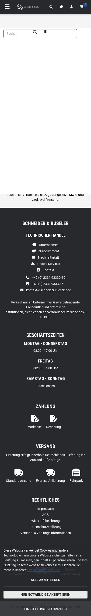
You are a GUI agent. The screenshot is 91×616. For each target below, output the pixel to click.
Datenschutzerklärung (45, 527)
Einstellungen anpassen (45, 609)
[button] (51, 7)
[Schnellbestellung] (61, 7)
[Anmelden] (71, 7)
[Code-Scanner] (45, 32)
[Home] (28, 7)
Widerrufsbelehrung (45, 521)
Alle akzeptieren (45, 580)
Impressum (45, 508)
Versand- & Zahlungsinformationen (45, 533)
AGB (45, 515)
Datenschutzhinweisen (43, 570)
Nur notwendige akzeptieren (45, 594)
